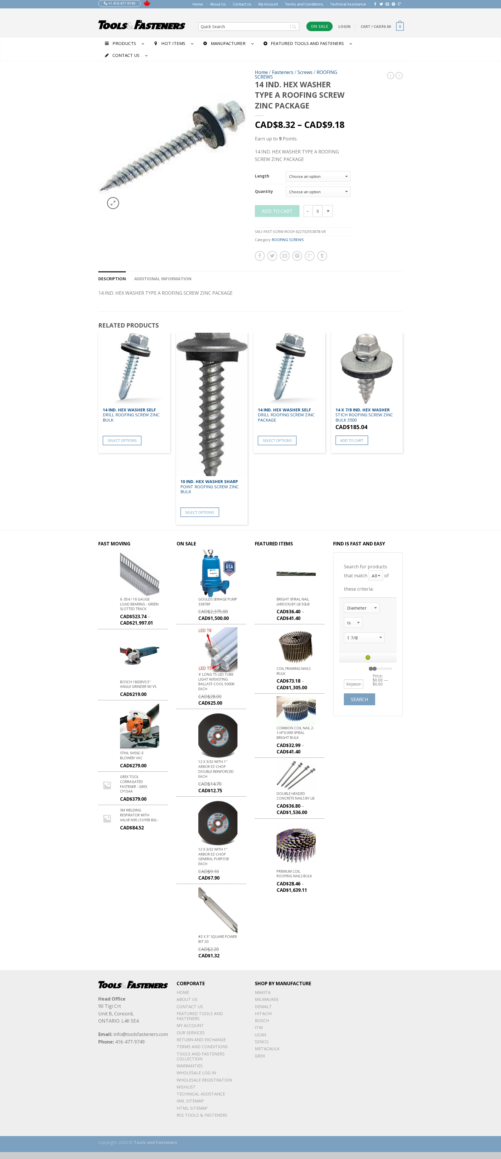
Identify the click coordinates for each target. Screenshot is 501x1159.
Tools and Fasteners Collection (201, 1056)
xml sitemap (190, 1101)
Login (344, 26)
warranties (190, 1065)
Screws (305, 72)
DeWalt (263, 1006)
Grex (260, 1056)
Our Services (191, 1032)
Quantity (264, 191)
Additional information (162, 278)
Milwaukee (267, 999)
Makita (263, 992)
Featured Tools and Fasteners (200, 1016)
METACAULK (267, 1048)
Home (198, 4)
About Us (218, 4)
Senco (261, 1041)
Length (262, 176)
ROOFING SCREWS (288, 239)
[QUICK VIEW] (134, 368)
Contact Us (242, 4)
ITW (259, 1027)
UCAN (260, 1034)
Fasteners (282, 72)
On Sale (319, 26)
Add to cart (277, 211)
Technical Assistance (348, 4)
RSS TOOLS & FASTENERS (202, 1115)
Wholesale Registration (204, 1080)
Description (112, 278)
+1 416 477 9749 (121, 3)
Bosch (262, 1020)
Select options (122, 440)
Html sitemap (192, 1108)
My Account (268, 4)
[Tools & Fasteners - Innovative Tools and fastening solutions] (141, 23)
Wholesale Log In (196, 1072)
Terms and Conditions (304, 4)
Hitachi (263, 1013)
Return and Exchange (201, 1039)
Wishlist (186, 1087)
